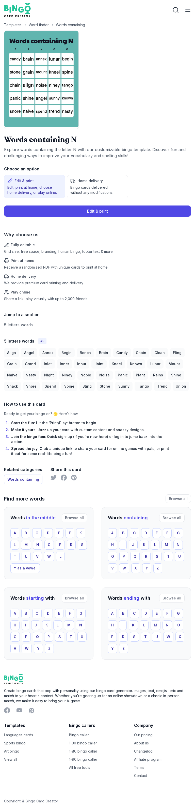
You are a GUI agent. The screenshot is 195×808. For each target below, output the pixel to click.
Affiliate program (147, 759)
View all (10, 759)
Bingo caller (79, 735)
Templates (13, 25)
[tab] (34, 186)
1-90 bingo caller (83, 759)
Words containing (70, 25)
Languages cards (18, 735)
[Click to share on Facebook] (64, 478)
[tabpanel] (97, 253)
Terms (139, 767)
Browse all (178, 498)
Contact (140, 775)
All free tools (79, 767)
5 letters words (18, 324)
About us (141, 743)
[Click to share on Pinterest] (74, 478)
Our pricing (143, 735)
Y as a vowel (25, 568)
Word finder (39, 25)
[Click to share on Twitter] (54, 478)
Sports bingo (15, 743)
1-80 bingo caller (83, 751)
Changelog (143, 751)
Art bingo (11, 751)
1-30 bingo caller (83, 743)
